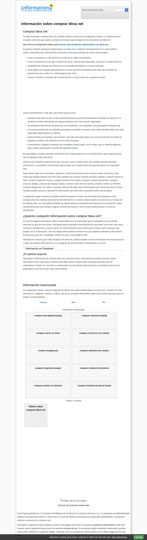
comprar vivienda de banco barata (94, 385)
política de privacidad (103, 525)
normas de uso (70, 528)
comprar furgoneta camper (48, 368)
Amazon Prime (66, 52)
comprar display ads (48, 350)
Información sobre (52, 24)
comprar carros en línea (48, 333)
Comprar (43, 302)
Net (104, 302)
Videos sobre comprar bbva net (35, 408)
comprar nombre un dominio (48, 385)
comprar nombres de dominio (94, 368)
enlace (74, 148)
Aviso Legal (108, 532)
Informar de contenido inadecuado (73, 505)
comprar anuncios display (94, 315)
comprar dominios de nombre (94, 350)
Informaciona (21, 8)
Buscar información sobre (92, 10)
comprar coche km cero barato (94, 333)
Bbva (74, 302)
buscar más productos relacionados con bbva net (83, 44)
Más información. (119, 537)
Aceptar (139, 537)
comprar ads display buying (48, 315)
